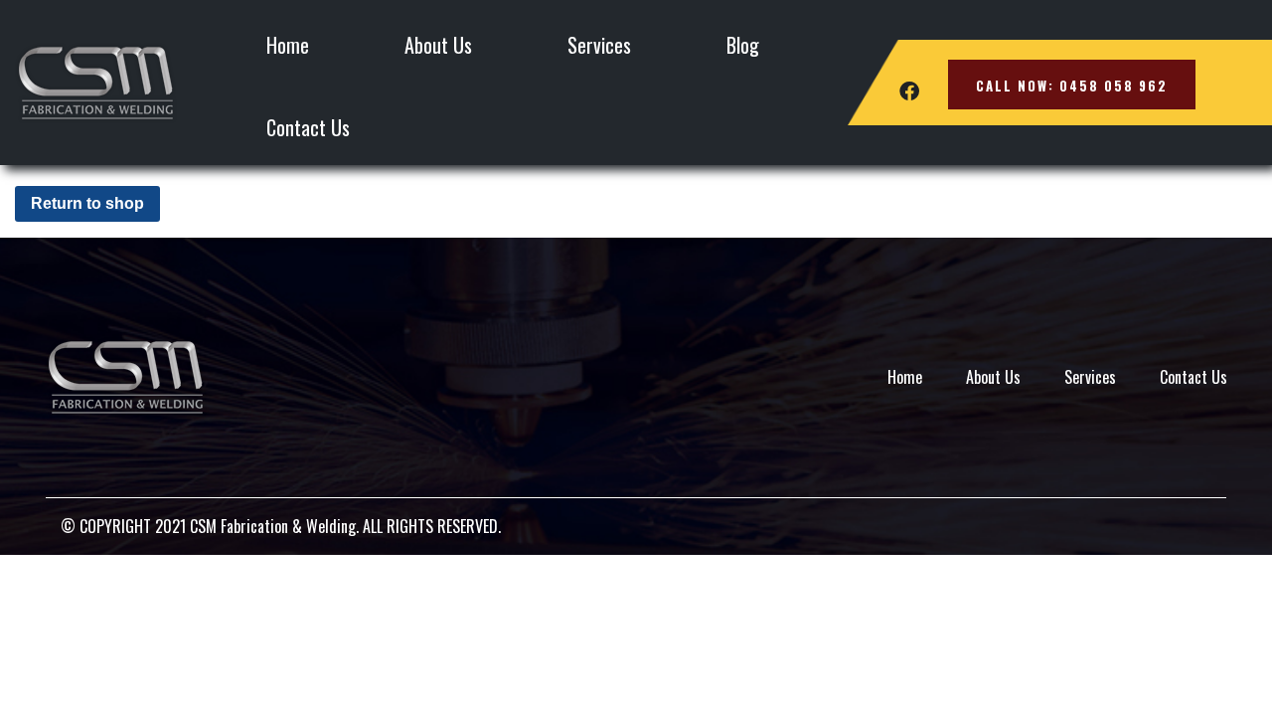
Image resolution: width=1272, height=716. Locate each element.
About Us (438, 45)
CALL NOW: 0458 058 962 (1072, 85)
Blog (742, 45)
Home (287, 45)
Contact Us (308, 127)
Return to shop (87, 203)
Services (599, 45)
